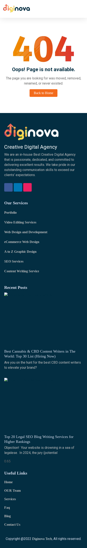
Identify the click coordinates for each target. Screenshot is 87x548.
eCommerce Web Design (21, 242)
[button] (81, 8)
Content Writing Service (21, 271)
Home (8, 482)
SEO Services (13, 261)
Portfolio (10, 212)
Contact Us (12, 524)
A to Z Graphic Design (20, 251)
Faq (7, 507)
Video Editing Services (20, 222)
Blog (7, 516)
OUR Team (12, 490)
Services (10, 499)
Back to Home (43, 93)
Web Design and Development (25, 232)
